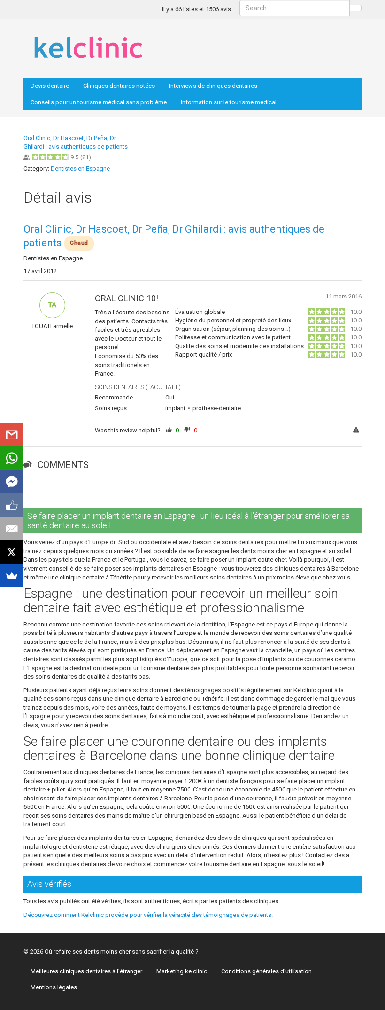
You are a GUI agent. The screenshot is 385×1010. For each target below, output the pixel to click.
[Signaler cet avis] (357, 430)
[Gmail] (11, 434)
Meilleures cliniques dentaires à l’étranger (86, 971)
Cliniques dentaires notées (119, 85)
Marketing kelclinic (181, 971)
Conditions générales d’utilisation (266, 971)
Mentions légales (54, 987)
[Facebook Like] (11, 505)
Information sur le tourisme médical (229, 102)
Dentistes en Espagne (80, 168)
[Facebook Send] (11, 481)
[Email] (11, 528)
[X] (11, 552)
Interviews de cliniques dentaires (213, 85)
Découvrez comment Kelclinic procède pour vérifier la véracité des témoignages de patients (147, 914)
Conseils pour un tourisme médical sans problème (99, 102)
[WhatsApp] (11, 458)
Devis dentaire (50, 85)
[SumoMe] (11, 575)
